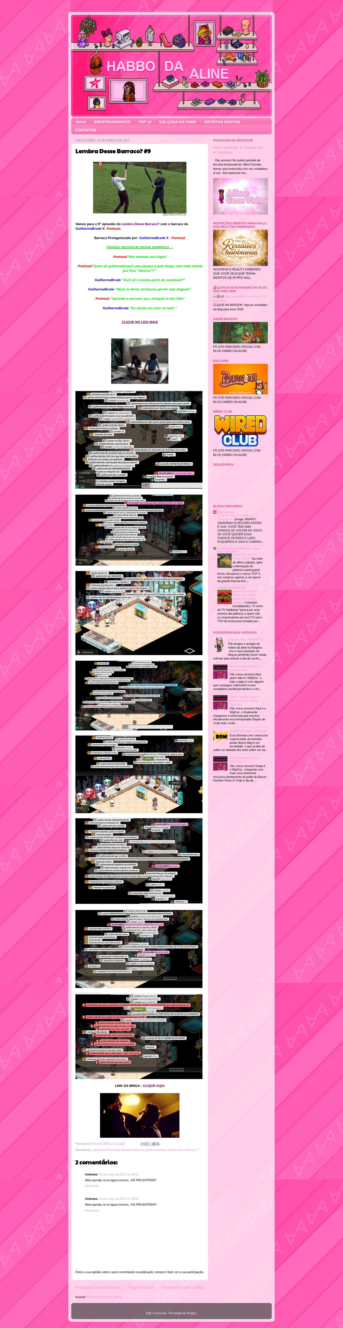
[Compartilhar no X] (150, 1144)
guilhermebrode (155, 1149)
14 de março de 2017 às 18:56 (118, 1198)
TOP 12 (144, 122)
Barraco (138, 1149)
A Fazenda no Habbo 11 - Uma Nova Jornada (238, 550)
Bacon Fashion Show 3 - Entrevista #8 (245, 668)
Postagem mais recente (97, 1287)
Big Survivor (226, 512)
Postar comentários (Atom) (104, 1297)
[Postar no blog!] (146, 1144)
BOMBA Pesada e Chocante (248, 731)
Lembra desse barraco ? (183, 1149)
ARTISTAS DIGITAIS (222, 122)
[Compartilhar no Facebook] (154, 1144)
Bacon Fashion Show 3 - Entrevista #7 (245, 759)
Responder (92, 1186)
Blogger (191, 1313)
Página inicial (141, 1287)
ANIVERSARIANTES (112, 122)
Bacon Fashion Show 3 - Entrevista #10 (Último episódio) (245, 700)
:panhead (99, 1149)
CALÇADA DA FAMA (177, 122)
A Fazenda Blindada (119, 1149)
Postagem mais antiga (183, 1287)
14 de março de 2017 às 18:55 (118, 1174)
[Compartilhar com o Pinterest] (158, 1144)
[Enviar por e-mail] (143, 1144)
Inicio (81, 122)
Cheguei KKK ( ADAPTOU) (245, 639)
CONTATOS (85, 130)
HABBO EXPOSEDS (231, 587)
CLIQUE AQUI (154, 1086)
